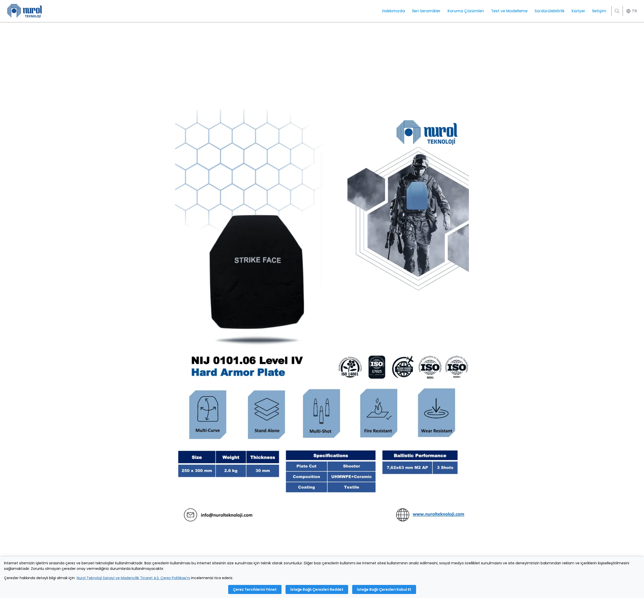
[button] (631, 11)
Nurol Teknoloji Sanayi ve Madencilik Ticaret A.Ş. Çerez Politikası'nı (133, 577)
